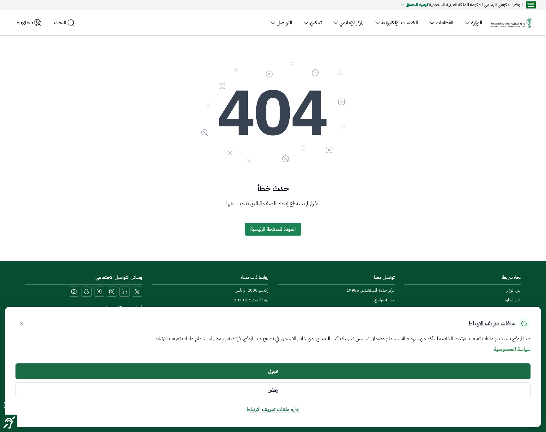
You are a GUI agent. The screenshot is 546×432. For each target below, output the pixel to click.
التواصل (284, 23)
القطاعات (444, 23)
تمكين (316, 23)
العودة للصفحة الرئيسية (273, 229)
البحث (60, 23)
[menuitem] (513, 290)
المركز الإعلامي (351, 23)
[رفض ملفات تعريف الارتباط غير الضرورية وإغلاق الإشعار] (21, 323)
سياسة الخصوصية (512, 349)
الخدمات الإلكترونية (399, 23)
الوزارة (476, 23)
